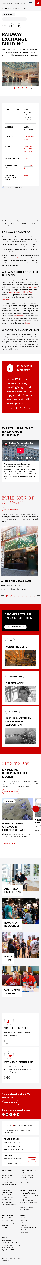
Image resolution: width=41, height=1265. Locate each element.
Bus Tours (5, 1177)
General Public (7, 1195)
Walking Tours (7, 1175)
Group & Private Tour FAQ (11, 1245)
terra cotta (33, 287)
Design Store (24, 1180)
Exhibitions (24, 1173)
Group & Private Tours (9, 1182)
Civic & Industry (7, 1202)
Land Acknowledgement (28, 1227)
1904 (26, 175)
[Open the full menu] (30, 3)
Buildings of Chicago (27, 1193)
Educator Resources (27, 1205)
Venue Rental (24, 1182)
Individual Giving (7, 1220)
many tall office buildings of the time (22, 292)
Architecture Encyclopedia (29, 1195)
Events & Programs (26, 1175)
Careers (23, 1225)
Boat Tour (5, 1173)
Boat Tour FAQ (7, 1240)
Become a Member (8, 1218)
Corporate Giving (8, 1223)
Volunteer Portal (6, 1260)
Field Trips (5, 1180)
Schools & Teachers (8, 1197)
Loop (26, 158)
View (5, 1149)
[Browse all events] (7, 1077)
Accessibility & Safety (9, 1185)
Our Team (23, 1220)
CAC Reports (24, 1209)
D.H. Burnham (22, 258)
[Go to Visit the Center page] (7, 1041)
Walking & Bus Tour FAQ (10, 1243)
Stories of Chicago (26, 1207)
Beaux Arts (28, 146)
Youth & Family (7, 1200)
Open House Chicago (9, 1204)
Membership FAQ (8, 1248)
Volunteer (5, 1225)
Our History (24, 1218)
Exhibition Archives (26, 1200)
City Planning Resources (28, 1202)
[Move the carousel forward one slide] (30, 88)
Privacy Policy (17, 1259)
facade (27, 323)
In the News (24, 1223)
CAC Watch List (25, 1198)
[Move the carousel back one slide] (10, 88)
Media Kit (23, 1230)
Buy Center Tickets (26, 1177)
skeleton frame (19, 316)
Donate (4, 1227)
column (6, 300)
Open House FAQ (8, 1250)
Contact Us (24, 1232)
